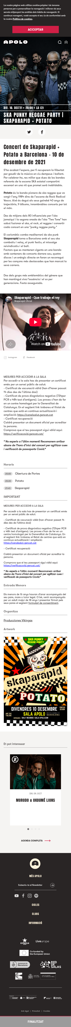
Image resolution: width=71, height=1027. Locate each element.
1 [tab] (28, 829)
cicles (35, 905)
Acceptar (35, 29)
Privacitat (36, 1011)
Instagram (12, 357)
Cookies (46, 1011)
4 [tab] (39, 829)
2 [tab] (32, 829)
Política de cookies (22, 19)
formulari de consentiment (43, 602)
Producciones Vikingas (18, 620)
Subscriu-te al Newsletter (30, 885)
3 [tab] (35, 829)
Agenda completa (32, 840)
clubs (35, 914)
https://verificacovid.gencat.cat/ (24, 433)
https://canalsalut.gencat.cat (35, 414)
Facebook (31, 357)
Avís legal (25, 1011)
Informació (35, 923)
